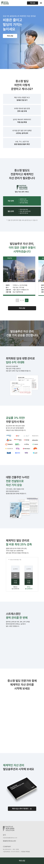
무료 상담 (32, 3)
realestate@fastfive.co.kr (10, 837)
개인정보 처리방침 (25, 851)
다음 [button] (26, 300)
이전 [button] (17, 300)
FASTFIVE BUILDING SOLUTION (5, 3)
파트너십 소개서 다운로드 (20, 809)
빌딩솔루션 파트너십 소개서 (9, 841)
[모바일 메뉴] (41, 3)
